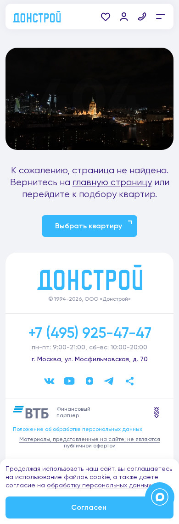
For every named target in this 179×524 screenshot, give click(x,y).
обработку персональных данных (99, 485)
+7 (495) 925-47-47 (89, 333)
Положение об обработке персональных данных (77, 429)
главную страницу (112, 182)
